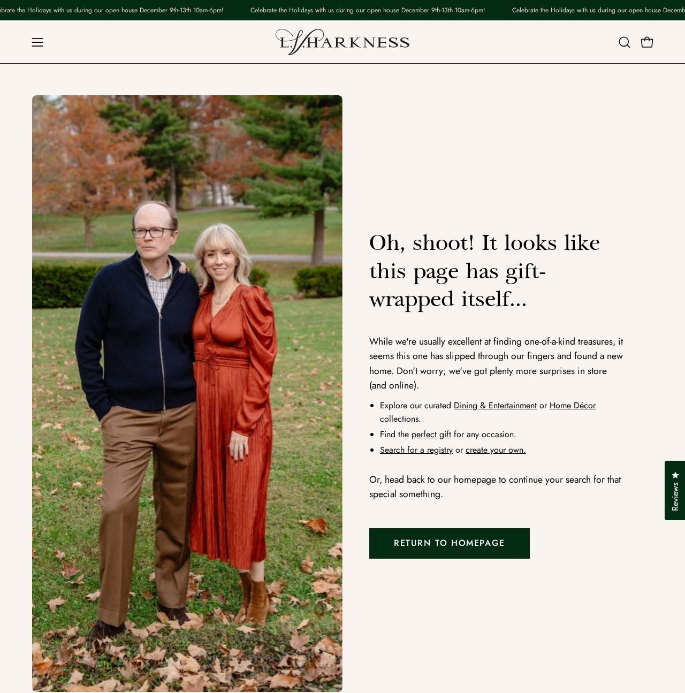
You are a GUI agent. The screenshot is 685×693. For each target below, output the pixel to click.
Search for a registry (416, 450)
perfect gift (431, 434)
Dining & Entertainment (495, 405)
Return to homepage (449, 543)
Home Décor (573, 405)
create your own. (496, 450)
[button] (624, 42)
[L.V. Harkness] (342, 42)
